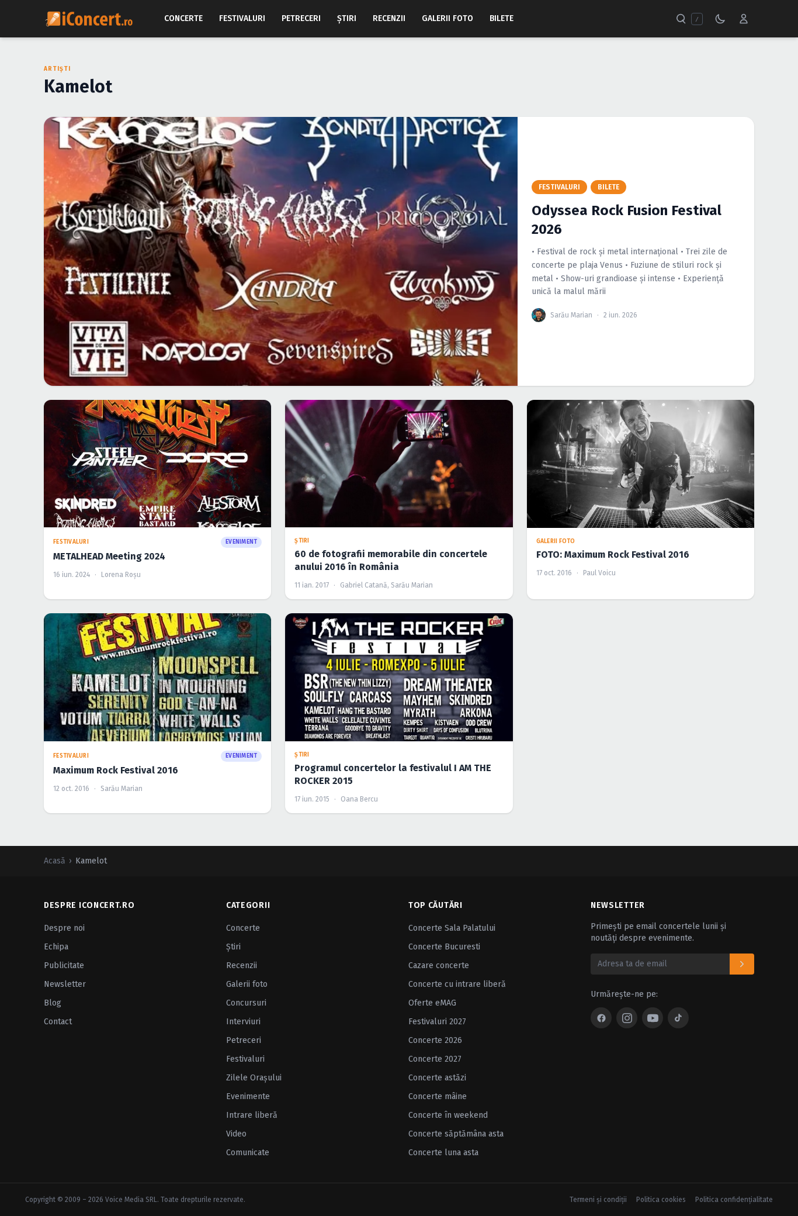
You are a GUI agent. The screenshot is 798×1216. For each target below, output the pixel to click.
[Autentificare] (743, 18)
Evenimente (248, 1096)
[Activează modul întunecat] (720, 18)
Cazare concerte (438, 965)
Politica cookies (661, 1200)
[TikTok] (678, 1017)
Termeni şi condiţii (598, 1200)
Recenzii (389, 18)
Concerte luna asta (443, 1153)
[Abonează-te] (742, 964)
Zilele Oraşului (254, 1078)
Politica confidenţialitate (734, 1200)
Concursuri (246, 1003)
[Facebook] (601, 1017)
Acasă (54, 861)
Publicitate (64, 965)
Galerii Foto (447, 18)
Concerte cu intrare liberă (457, 984)
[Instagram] (626, 1017)
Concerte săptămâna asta (456, 1134)
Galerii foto (247, 984)
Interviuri (243, 1022)
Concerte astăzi (437, 1078)
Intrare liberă (251, 1115)
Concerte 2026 (435, 1040)
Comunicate (247, 1153)
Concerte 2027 (435, 1059)
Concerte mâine (437, 1096)
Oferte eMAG (432, 1003)
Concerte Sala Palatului (451, 928)
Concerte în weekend (448, 1115)
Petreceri (301, 18)
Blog (52, 1003)
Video (236, 1134)
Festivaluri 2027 (437, 1022)
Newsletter (65, 984)
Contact (58, 1022)
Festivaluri (242, 18)
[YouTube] (652, 1017)
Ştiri (346, 18)
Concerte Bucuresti (444, 947)
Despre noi (64, 928)
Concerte (183, 18)
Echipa (56, 947)
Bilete (502, 18)
